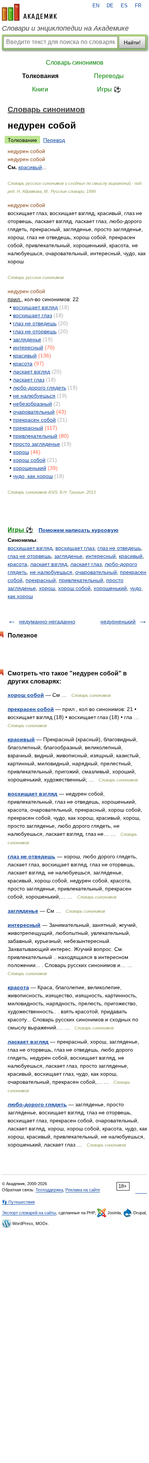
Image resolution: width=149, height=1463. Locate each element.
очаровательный (34, 412)
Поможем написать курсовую (78, 530)
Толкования (40, 76)
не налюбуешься (34, 396)
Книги (40, 89)
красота (22, 363)
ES (124, 5)
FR (138, 5)
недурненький (118, 621)
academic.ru (29, 12)
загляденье (27, 339)
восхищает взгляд (35, 307)
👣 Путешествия (18, 1202)
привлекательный (35, 436)
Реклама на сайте (82, 1189)
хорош (21, 452)
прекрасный (28, 428)
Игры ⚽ (109, 89)
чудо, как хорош (33, 476)
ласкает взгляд (31, 372)
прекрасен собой (34, 420)
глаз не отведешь (35, 323)
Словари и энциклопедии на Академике (65, 28)
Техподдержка (49, 1189)
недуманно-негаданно (47, 621)
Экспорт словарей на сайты (29, 1212)
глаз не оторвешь (35, 331)
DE (110, 5)
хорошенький (29, 468)
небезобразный (32, 404)
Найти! (132, 42)
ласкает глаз (28, 380)
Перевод (54, 140)
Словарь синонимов (75, 62)
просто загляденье (36, 444)
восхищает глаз (32, 315)
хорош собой (29, 460)
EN (95, 5)
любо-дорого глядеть (39, 388)
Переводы (109, 76)
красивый (25, 355)
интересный (28, 347)
